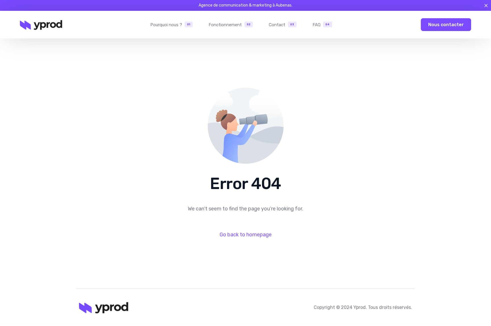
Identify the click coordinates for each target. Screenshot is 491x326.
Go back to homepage (246, 234)
